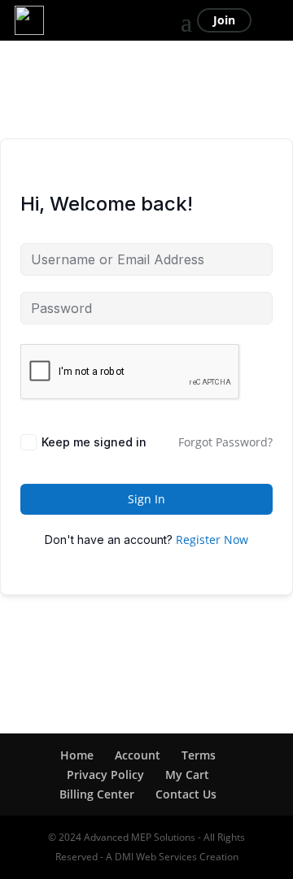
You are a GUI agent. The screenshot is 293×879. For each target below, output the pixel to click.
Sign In (146, 499)
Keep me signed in (94, 442)
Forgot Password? (225, 442)
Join (224, 20)
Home (77, 755)
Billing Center (96, 794)
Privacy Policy (105, 774)
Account (137, 755)
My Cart (187, 774)
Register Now (212, 539)
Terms (198, 755)
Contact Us (185, 794)
